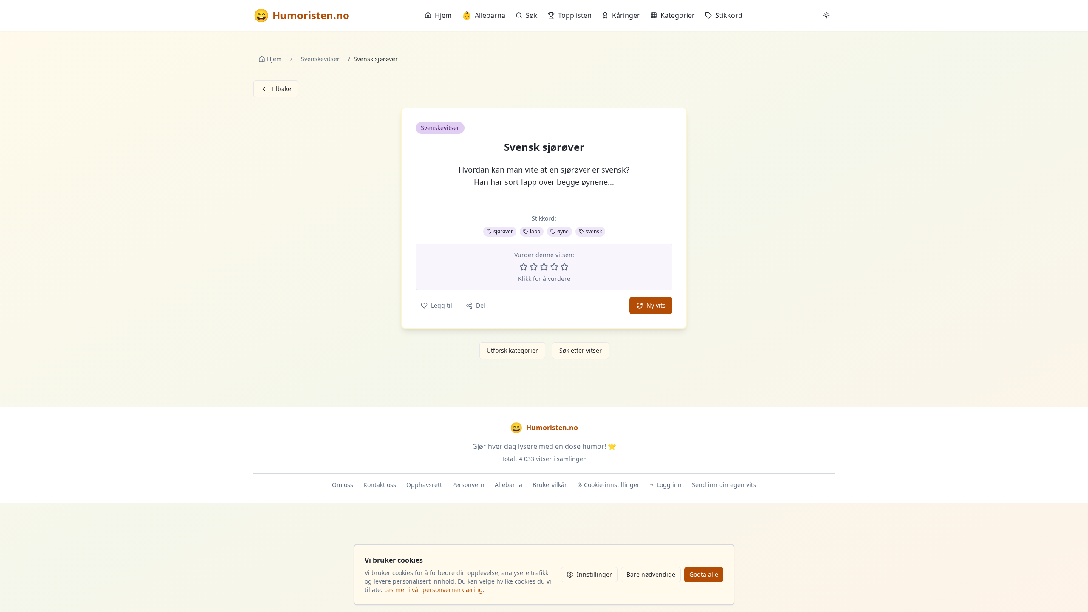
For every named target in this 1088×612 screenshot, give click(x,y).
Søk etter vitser (580, 350)
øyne (563, 231)
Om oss (342, 485)
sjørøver (503, 231)
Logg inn (669, 485)
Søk (532, 15)
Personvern (468, 485)
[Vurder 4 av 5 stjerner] (554, 267)
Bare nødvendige (650, 574)
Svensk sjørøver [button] (544, 147)
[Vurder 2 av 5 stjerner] (534, 267)
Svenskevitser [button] (440, 128)
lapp (535, 231)
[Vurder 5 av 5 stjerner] (564, 267)
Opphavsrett (424, 485)
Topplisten (575, 15)
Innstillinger (594, 574)
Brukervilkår (550, 485)
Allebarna (483, 15)
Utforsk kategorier (512, 350)
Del (480, 305)
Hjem (443, 15)
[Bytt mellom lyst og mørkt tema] (826, 15)
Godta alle (703, 574)
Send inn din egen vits (724, 485)
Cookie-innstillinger (612, 485)
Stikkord (728, 15)
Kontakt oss (379, 485)
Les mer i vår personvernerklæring (433, 590)
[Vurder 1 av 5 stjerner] (524, 267)
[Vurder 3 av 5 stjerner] (544, 267)
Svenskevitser (320, 59)
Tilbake (281, 89)
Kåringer (626, 15)
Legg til (441, 305)
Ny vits (656, 305)
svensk (594, 231)
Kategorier (677, 15)
